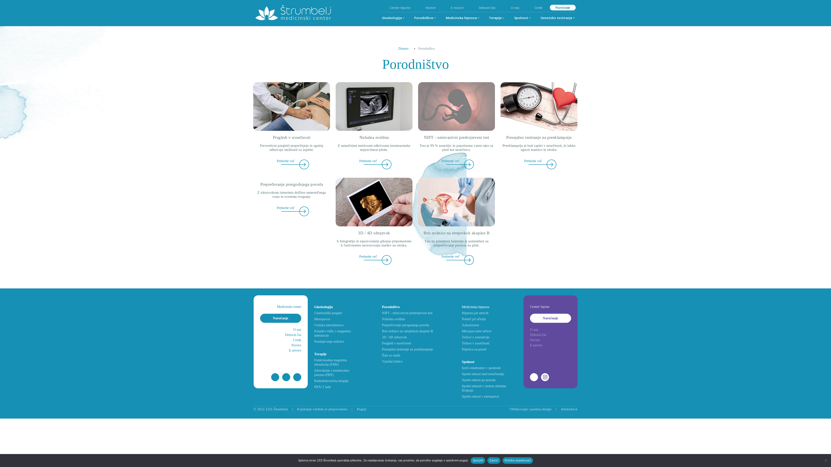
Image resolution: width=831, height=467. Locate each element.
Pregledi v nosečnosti (396, 343)
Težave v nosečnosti (475, 343)
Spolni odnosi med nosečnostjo (483, 374)
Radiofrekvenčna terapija (331, 381)
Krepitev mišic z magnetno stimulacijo (332, 333)
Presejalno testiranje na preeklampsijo (407, 349)
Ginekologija (323, 307)
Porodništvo (391, 307)
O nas (515, 7)
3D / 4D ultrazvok (394, 337)
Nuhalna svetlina (393, 319)
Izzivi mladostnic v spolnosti (481, 368)
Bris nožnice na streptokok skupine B (407, 331)
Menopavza (322, 319)
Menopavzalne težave (476, 331)
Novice (430, 7)
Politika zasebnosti (518, 460)
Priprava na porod (474, 349)
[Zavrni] (825, 460)
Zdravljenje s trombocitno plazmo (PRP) (331, 373)
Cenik (538, 7)
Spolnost (468, 362)
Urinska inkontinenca (328, 325)
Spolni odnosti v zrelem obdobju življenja (484, 388)
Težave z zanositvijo (476, 337)
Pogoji (361, 409)
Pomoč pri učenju (474, 319)
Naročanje (562, 7)
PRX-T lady (322, 387)
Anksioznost (470, 325)
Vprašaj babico (392, 361)
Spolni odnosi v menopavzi (480, 396)
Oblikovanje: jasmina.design (531, 409)
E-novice (457, 7)
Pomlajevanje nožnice (329, 341)
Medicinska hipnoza (475, 307)
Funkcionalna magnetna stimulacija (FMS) (330, 362)
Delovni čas (487, 7)
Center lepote (400, 7)
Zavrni (494, 460)
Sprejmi (478, 460)
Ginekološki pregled (328, 313)
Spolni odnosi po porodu (479, 380)
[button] (393, 17)
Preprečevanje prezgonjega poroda (405, 325)
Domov (403, 48)
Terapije (320, 354)
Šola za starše (391, 355)
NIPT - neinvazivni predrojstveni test (407, 313)
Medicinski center (289, 307)
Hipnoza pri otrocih (475, 313)
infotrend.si (569, 409)
